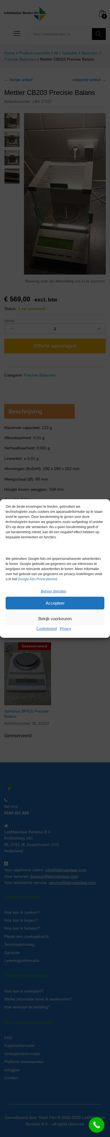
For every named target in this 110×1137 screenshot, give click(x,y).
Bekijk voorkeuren (55, 618)
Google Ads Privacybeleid (37, 579)
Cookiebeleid (46, 629)
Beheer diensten (53, 591)
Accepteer (55, 603)
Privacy (65, 629)
